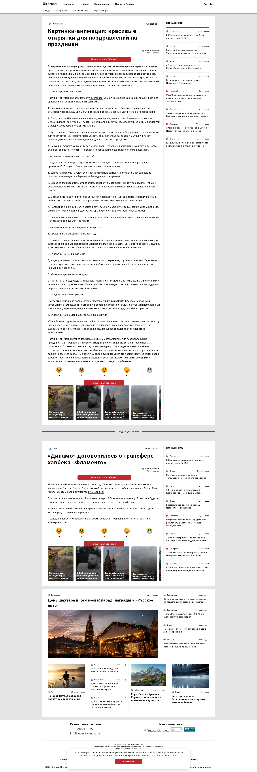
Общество (98, 680)
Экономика (174, 139)
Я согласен (128, 761)
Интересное (58, 24)
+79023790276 (85, 729)
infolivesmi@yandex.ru (85, 733)
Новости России (177, 91)
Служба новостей (150, 50)
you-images (95, 97)
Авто (172, 61)
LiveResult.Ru (96, 491)
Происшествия (176, 31)
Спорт (172, 46)
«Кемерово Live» (57, 522)
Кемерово (174, 124)
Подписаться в (104, 59)
